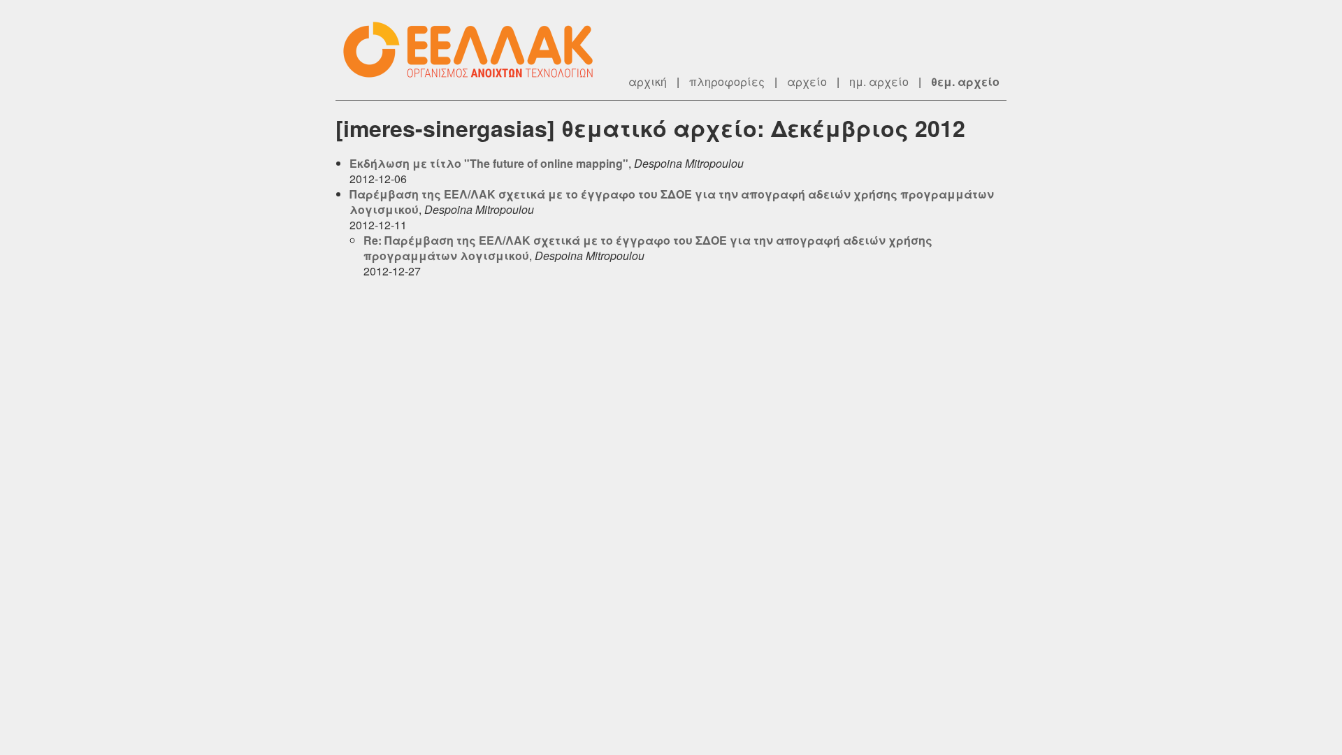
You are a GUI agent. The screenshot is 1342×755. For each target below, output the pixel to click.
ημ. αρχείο (879, 81)
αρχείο (807, 81)
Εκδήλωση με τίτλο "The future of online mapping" (488, 163)
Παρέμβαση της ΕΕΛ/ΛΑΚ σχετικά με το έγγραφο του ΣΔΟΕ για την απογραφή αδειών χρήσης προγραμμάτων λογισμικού (671, 201)
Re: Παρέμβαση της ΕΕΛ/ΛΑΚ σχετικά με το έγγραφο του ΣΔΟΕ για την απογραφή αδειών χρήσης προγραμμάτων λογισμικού (647, 248)
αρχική (647, 81)
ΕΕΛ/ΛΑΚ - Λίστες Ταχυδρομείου (475, 50)
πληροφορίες (727, 81)
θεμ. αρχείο (965, 81)
